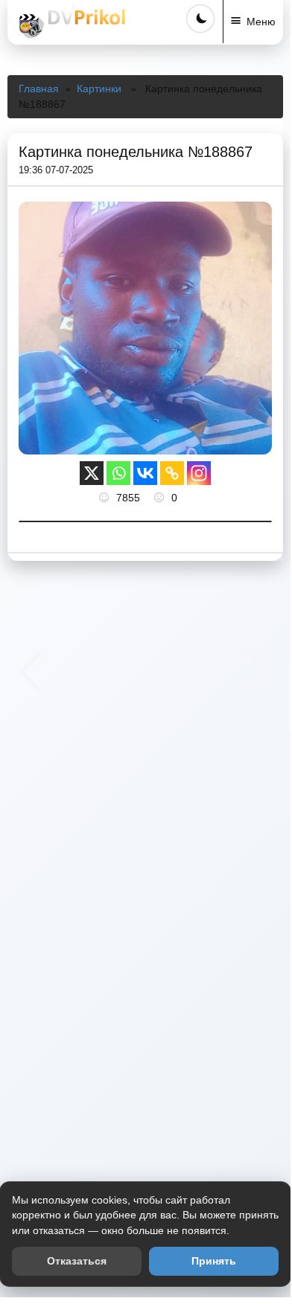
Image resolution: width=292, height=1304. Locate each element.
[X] (92, 473)
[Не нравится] (161, 498)
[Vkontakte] (145, 473)
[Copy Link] (172, 473)
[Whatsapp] (118, 473)
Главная (39, 88)
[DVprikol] (70, 24)
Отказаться (77, 1261)
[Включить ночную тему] (200, 18)
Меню (261, 22)
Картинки (99, 88)
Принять (213, 1261)
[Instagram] (199, 473)
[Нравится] (105, 498)
